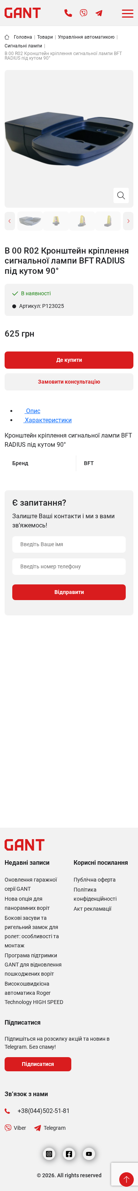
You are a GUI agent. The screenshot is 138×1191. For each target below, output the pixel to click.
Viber (20, 1128)
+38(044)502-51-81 (44, 1111)
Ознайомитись (35, 794)
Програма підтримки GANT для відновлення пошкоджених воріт (33, 964)
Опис (32, 411)
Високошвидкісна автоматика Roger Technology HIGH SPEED (34, 993)
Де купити (69, 360)
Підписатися (38, 1064)
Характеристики (47, 420)
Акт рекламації (92, 909)
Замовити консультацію (69, 382)
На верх (126, 1179)
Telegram (55, 1128)
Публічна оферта (95, 880)
